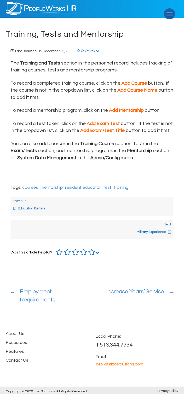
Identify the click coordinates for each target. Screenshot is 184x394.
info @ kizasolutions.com (120, 364)
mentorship (51, 187)
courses (30, 187)
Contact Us (17, 360)
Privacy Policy (167, 391)
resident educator (83, 187)
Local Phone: (108, 336)
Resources (16, 342)
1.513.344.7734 (114, 345)
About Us (15, 333)
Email (101, 356)
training (121, 187)
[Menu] (169, 13)
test (107, 187)
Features (15, 351)
